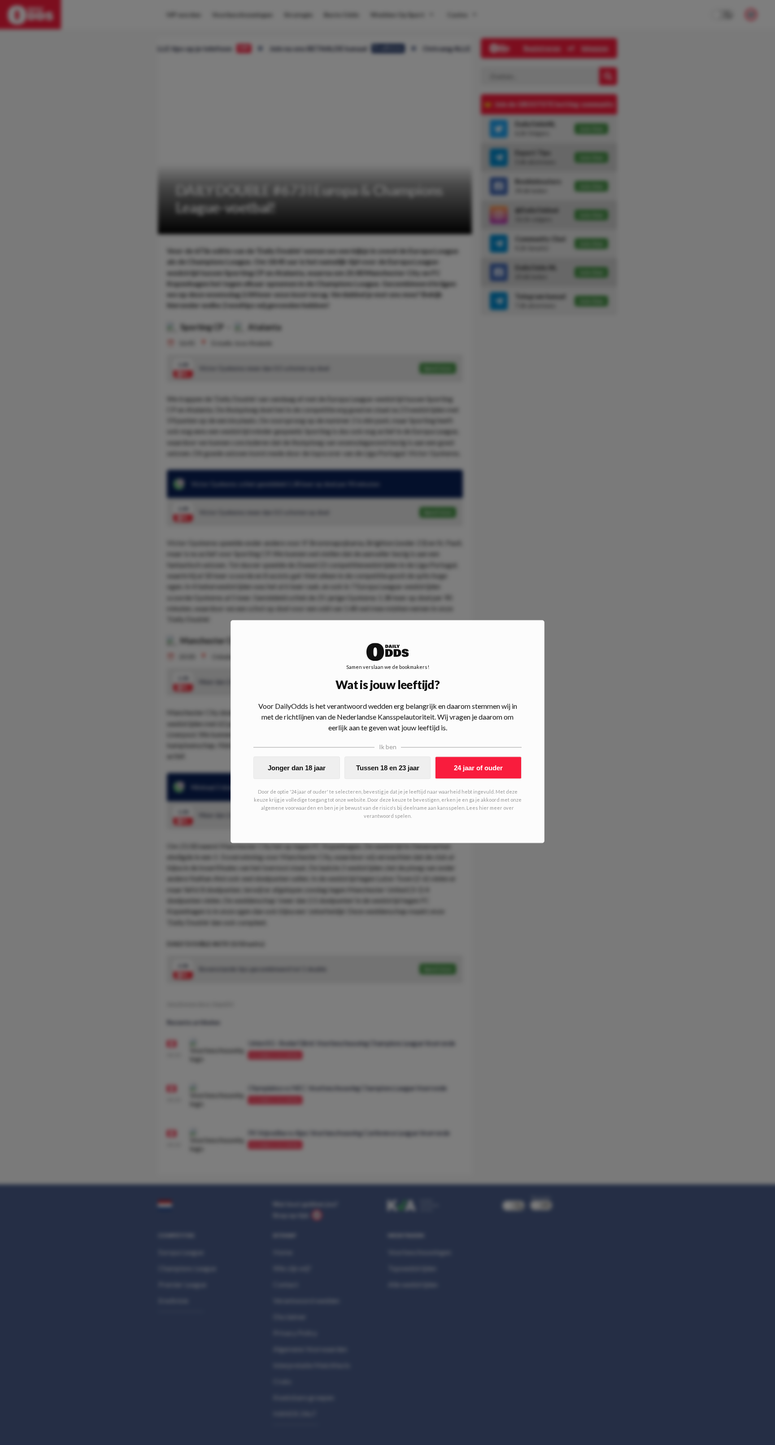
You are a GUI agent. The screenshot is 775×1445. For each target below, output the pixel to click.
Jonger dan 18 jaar (297, 768)
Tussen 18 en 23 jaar (387, 768)
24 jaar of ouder (478, 768)
